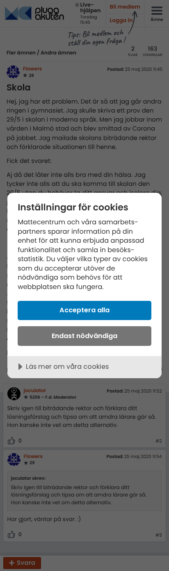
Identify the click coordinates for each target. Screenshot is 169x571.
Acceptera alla (84, 310)
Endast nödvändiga (84, 336)
